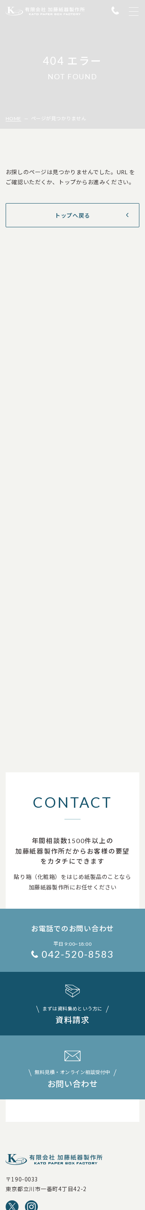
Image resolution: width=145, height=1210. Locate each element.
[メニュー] (133, 11)
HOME (13, 118)
